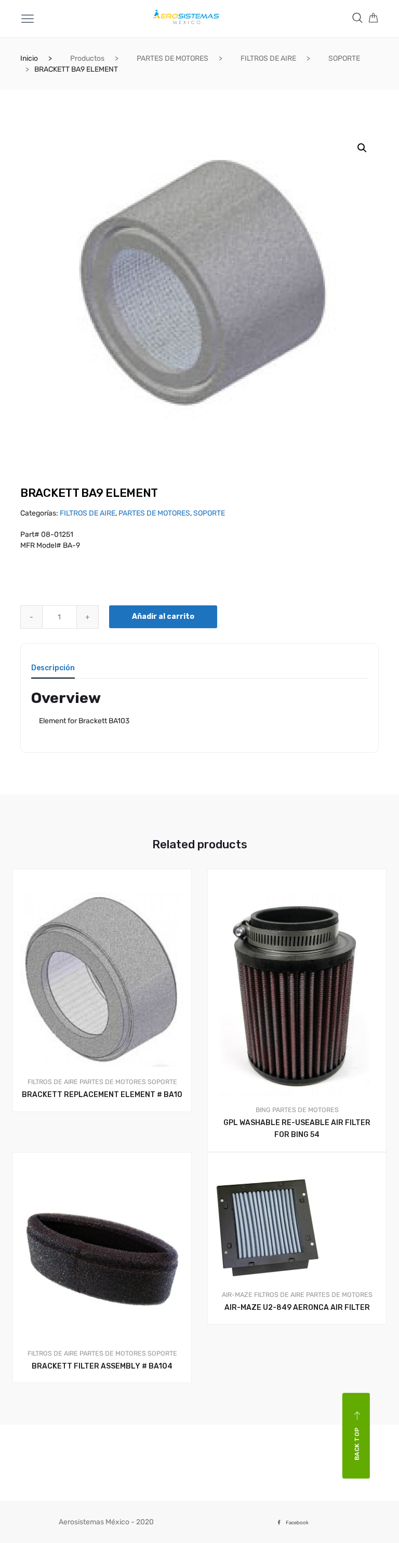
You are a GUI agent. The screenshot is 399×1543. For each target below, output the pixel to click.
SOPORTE (344, 58)
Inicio (29, 58)
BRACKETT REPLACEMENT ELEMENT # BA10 (102, 1094)
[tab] (53, 672)
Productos (87, 58)
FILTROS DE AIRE (268, 58)
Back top (357, 1444)
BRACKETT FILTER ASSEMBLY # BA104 (102, 1366)
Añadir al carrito (163, 616)
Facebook (297, 1522)
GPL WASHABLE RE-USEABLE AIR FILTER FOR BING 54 (296, 1128)
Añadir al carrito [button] (108, 1147)
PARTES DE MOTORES (172, 58)
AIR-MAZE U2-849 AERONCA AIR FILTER (297, 1307)
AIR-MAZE (237, 1294)
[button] (362, 148)
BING (263, 1110)
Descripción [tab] (53, 668)
